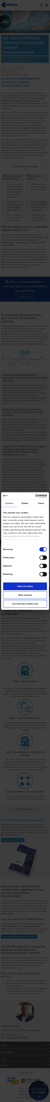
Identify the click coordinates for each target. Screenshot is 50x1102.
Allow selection (25, 595)
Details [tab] (25, 503)
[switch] (43, 557)
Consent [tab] (9, 503)
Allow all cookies (25, 586)
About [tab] (41, 503)
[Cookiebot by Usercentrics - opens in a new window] (35, 496)
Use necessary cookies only (25, 604)
